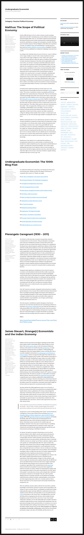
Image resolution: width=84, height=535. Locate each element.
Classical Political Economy (10, 39)
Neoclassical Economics (10, 180)
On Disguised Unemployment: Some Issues (32, 183)
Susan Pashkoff (32, 320)
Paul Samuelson (8, 248)
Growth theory (68, 119)
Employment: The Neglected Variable (31, 211)
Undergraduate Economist (17, 9)
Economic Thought (9, 40)
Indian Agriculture (64, 123)
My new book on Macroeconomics (68, 59)
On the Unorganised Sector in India (30, 187)
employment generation (47, 375)
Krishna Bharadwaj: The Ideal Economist (32, 221)
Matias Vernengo (28, 322)
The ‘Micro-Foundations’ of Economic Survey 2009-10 (34, 176)
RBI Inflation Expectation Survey (9, 371)
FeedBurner (72, 81)
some (21, 356)
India (15, 177)
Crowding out (73, 108)
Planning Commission (69, 141)
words (50, 90)
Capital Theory (8, 255)
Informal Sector (8, 353)
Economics (7, 41)
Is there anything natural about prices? (69, 58)
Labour (70, 132)
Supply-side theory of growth (67, 145)
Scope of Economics (9, 48)
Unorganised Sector (9, 358)
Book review (75, 104)
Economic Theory (74, 117)
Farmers (62, 119)
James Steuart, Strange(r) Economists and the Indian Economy (36, 190)
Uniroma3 (7, 259)
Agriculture (7, 361)
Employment (7, 349)
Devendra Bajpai (11, 363)
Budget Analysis (64, 106)
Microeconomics (67, 136)
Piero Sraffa (7, 251)
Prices (76, 141)
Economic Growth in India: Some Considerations (34, 218)
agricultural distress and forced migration (40, 416)
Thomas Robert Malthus (10, 50)
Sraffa (10, 252)
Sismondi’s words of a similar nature (31, 99)
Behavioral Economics (9, 36)
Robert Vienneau (24, 320)
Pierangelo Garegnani (9, 249)
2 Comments (7, 261)
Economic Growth (64, 113)
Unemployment (8, 357)
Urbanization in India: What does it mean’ (31, 200)
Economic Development (66, 110)
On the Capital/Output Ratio (67, 60)
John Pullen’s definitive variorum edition (35, 47)
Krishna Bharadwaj (12, 245)
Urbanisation (7, 360)
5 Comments (7, 51)
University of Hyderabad (33, 306)
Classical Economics (9, 38)
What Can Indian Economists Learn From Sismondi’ (34, 197)
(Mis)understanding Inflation (29, 207)
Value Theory (63, 149)
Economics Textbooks (65, 117)
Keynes (14, 43)
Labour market (64, 134)
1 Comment (7, 182)
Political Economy (11, 47)
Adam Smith (7, 240)
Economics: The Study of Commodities (31, 214)
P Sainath (9, 369)
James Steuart (8, 368)
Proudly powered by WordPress (23, 529)
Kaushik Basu (46, 347)
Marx (62, 136)
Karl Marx (12, 244)
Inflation (6, 179)
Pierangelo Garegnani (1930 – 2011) (27, 234)
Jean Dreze (75, 128)
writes (21, 494)
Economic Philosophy (9, 345)
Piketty (62, 141)
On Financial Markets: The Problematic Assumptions (34, 180)
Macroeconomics (12, 179)
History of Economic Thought (66, 121)
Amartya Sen (69, 104)
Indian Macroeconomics (73, 126)
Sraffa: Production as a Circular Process (31, 225)
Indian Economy (8, 367)
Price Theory (63, 143)
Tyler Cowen (50, 320)
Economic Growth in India (66, 115)
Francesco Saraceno (41, 320)
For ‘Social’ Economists (27, 204)
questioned (50, 465)
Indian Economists (12, 365)
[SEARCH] (78, 93)
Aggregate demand (71, 102)
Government (13, 349)
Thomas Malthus (12, 44)
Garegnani (13, 255)
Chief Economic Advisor (31, 346)
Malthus (6, 44)
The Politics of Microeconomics (29, 193)
